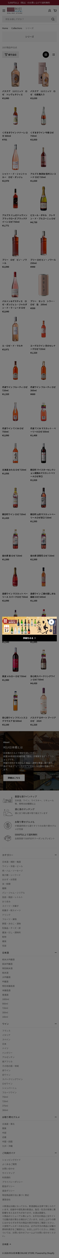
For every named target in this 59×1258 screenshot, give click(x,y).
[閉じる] (51, 622)
